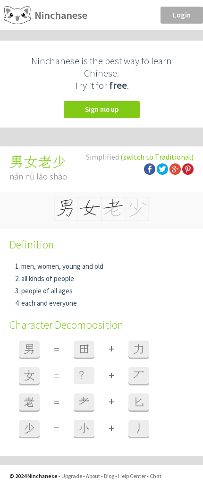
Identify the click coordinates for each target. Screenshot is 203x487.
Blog (109, 475)
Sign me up (101, 109)
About (93, 475)
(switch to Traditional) (157, 157)
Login (182, 14)
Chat (155, 475)
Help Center (132, 475)
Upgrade (71, 475)
